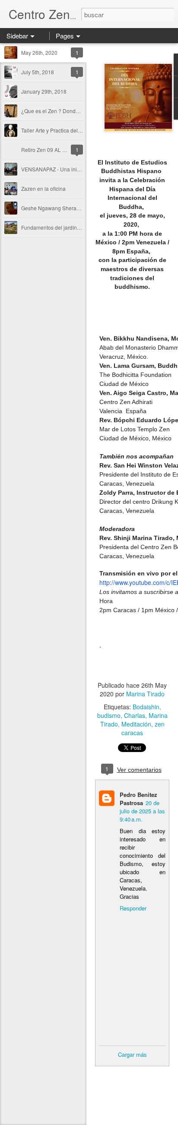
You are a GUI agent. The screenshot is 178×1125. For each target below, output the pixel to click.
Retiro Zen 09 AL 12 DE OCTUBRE (62, 149)
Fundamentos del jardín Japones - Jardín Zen (74, 227)
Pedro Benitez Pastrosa (138, 798)
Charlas (134, 715)
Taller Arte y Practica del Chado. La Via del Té (74, 130)
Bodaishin (146, 706)
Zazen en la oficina (43, 188)
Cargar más (132, 1054)
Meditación (136, 724)
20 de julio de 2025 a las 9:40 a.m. (142, 811)
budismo (109, 715)
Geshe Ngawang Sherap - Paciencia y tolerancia (78, 208)
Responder (133, 908)
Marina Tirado (145, 693)
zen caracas (143, 728)
